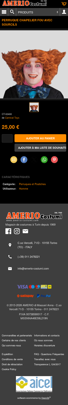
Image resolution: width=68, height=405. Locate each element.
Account (64, 12)
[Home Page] (34, 216)
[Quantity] (7, 138)
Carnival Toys (12, 117)
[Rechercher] (12, 12)
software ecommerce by (34, 397)
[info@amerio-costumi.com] (34, 268)
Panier (64, 4)
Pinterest (54, 159)
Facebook (24, 159)
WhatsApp (44, 159)
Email (14, 159)
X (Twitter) (34, 161)
